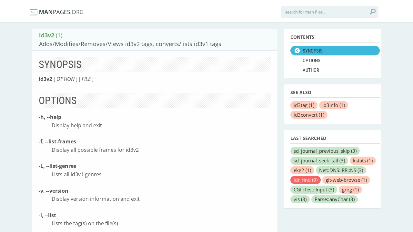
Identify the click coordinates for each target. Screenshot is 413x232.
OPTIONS (311, 60)
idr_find (305, 180)
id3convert (309, 114)
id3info (333, 105)
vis (300, 199)
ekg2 (302, 170)
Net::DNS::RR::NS (341, 170)
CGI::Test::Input (314, 189)
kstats (363, 160)
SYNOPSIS (313, 51)
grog (350, 189)
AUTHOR (311, 70)
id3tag (304, 105)
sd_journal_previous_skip (325, 151)
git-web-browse (346, 180)
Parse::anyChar (335, 199)
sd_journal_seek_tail (319, 160)
